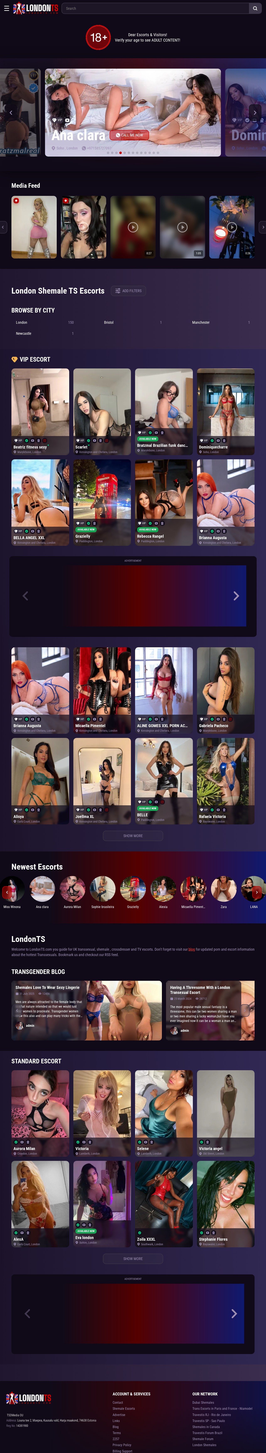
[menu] (6, 8)
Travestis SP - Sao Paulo (208, 1421)
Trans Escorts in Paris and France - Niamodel (222, 1409)
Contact (118, 1403)
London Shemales (204, 1445)
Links (116, 1421)
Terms (117, 1433)
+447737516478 (99, 148)
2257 (116, 1439)
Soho (61, 148)
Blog (116, 1427)
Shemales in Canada (206, 1427)
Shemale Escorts (124, 1409)
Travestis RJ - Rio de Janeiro (211, 1415)
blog (191, 949)
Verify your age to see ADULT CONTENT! (147, 40)
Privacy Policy (122, 1445)
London (72, 148)
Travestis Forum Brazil (207, 1433)
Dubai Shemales (203, 1403)
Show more (133, 836)
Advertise (119, 1415)
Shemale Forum (202, 1439)
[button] (10, 112)
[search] (255, 8)
